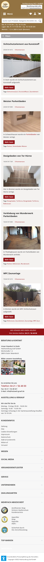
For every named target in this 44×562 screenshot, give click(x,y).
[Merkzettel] (30, 14)
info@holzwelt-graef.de (15, 391)
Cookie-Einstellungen (9, 432)
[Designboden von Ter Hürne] (22, 176)
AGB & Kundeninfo (8, 440)
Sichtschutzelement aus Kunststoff (21, 44)
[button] (3, 558)
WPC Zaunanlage (11, 273)
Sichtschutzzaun (12, 92)
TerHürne (19, 201)
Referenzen (7, 204)
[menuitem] (8, 14)
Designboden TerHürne (31, 201)
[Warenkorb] (39, 14)
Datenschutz (6, 437)
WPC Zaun (36, 321)
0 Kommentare (20, 50)
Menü (10, 14)
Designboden (11, 201)
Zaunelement (34, 92)
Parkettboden (31, 134)
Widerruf (4, 442)
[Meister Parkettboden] (22, 121)
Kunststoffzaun (24, 92)
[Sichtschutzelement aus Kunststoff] (22, 65)
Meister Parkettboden (14, 101)
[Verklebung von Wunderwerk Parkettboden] (22, 237)
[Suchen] (40, 21)
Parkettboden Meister (20, 146)
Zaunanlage (29, 321)
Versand (4, 445)
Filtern (7, 36)
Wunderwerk (25, 264)
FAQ (2, 429)
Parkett (9, 146)
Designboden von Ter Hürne (17, 155)
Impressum (5, 434)
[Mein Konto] (35, 14)
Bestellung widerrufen (34, 6)
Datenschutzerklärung (35, 8)
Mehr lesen (9, 87)
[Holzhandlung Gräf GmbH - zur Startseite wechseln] (5, 5)
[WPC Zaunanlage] (22, 295)
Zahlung (4, 426)
